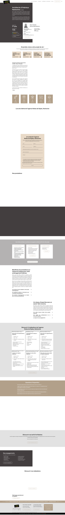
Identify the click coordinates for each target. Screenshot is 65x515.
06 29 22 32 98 (26, 34)
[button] (22, 290)
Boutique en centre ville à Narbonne (31, 354)
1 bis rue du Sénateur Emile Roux (28, 29)
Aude (25, 82)
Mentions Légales (23, 513)
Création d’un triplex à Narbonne (16, 354)
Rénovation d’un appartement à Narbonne (46, 334)
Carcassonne (25, 85)
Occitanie (18, 73)
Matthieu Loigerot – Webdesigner (31, 513)
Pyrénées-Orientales (14, 83)
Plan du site (20, 513)
